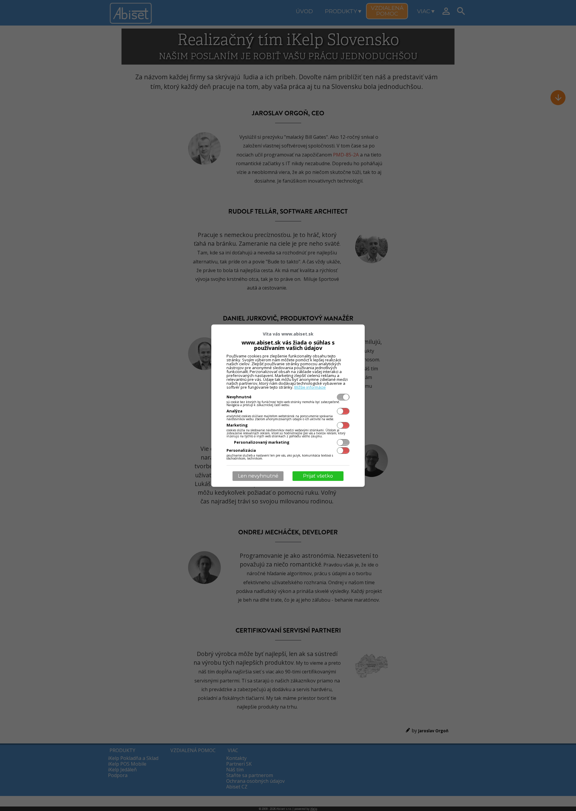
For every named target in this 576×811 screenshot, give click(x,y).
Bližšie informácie (310, 387)
